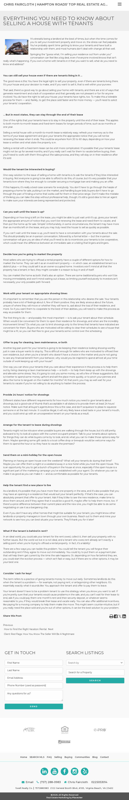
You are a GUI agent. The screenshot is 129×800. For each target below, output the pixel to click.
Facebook (64, 771)
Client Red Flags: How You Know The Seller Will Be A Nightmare (39, 634)
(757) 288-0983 (50, 782)
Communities (82, 757)
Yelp (84, 771)
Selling (58, 757)
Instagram (74, 771)
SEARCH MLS (37, 757)
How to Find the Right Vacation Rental (25, 629)
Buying (68, 757)
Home (23, 757)
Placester (77, 797)
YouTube (54, 771)
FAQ (49, 757)
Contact (104, 757)
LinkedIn (44, 771)
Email (29, 782)
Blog (95, 757)
